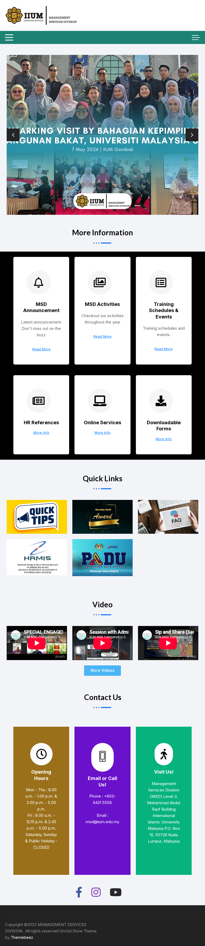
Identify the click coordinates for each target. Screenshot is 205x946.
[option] (102, 135)
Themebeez (22, 937)
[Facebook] (79, 891)
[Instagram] (96, 891)
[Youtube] (116, 891)
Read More (41, 349)
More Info (41, 432)
